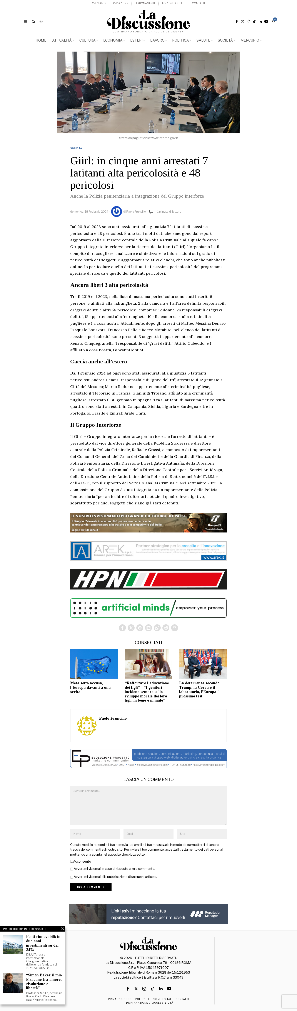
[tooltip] (236, 21)
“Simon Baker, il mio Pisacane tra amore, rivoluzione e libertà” (44, 981)
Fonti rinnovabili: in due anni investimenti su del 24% (43, 943)
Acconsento (82, 861)
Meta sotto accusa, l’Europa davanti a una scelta (90, 687)
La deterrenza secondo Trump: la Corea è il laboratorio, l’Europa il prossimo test (199, 689)
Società (76, 148)
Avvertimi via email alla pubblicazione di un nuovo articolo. (115, 877)
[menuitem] (98, 3)
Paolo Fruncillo (136, 211)
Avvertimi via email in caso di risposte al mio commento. (114, 869)
